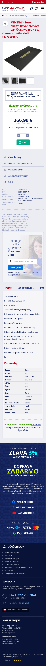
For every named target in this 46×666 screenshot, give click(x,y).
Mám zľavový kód (12, 552)
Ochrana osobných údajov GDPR (18, 567)
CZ (8, 2)
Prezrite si (36, 424)
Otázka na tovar (15, 169)
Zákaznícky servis (12, 564)
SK (11, 2)
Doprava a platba (12, 561)
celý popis (20, 230)
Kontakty (9, 570)
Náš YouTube (25, 513)
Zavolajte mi (15, 268)
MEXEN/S (21, 194)
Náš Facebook (25, 502)
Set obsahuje (25, 287)
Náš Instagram (25, 507)
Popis (8, 287)
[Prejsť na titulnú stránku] (13, 8)
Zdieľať (11, 182)
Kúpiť (24, 142)
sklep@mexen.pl (24, 196)
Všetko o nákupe (12, 558)
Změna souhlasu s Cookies (16, 573)
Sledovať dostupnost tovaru (20, 163)
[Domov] (3, 2)
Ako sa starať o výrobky (18, 175)
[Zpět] (5, 24)
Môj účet (8, 555)
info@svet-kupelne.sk (19, 602)
